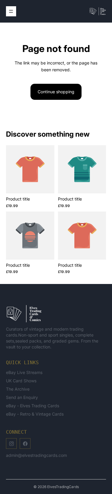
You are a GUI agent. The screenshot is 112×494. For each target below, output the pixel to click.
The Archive (18, 389)
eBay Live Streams (24, 372)
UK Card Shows (21, 380)
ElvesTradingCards (63, 486)
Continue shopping (56, 91)
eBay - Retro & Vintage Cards (35, 413)
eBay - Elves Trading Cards (32, 405)
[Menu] (11, 11)
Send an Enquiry (22, 397)
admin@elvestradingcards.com (36, 455)
